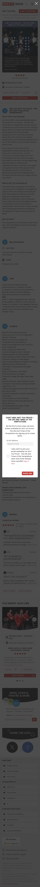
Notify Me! (27, 473)
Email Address (12, 440)
